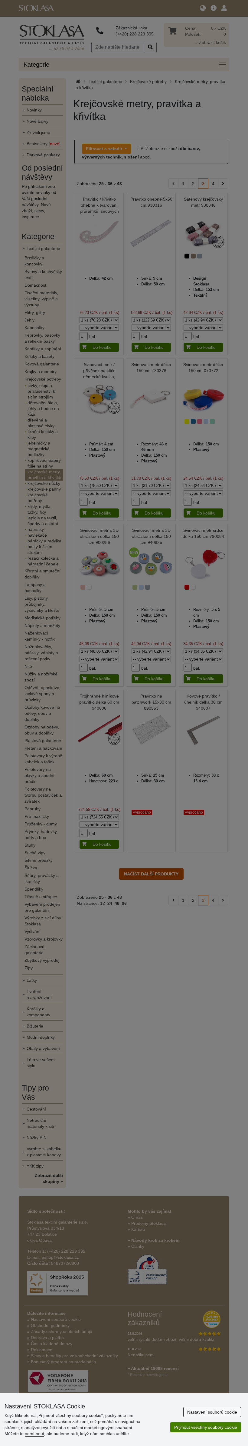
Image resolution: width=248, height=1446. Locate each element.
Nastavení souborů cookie (212, 1412)
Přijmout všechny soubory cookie (205, 1427)
